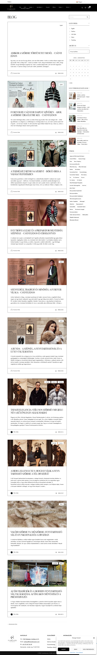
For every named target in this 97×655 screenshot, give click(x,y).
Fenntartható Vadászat (74, 174)
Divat (71, 161)
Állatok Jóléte (85, 214)
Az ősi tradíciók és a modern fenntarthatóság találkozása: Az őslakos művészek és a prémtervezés (36, 594)
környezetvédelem (74, 193)
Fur (70, 177)
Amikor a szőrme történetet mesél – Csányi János (36, 54)
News (61, 504)
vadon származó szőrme (75, 214)
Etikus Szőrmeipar (82, 166)
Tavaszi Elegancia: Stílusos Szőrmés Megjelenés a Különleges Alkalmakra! (37, 411)
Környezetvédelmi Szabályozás (76, 196)
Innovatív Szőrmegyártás (75, 185)
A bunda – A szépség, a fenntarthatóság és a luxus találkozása (36, 350)
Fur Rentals (79, 180)
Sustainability (72, 206)
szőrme (71, 209)
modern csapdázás (74, 201)
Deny (75, 649)
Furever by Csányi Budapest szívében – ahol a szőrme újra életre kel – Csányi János (36, 113)
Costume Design (82, 158)
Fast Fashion (77, 169)
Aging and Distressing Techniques (77, 156)
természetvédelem (74, 212)
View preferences (88, 649)
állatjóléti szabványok (74, 217)
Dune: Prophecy (77, 161)
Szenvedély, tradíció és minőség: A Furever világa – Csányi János (36, 291)
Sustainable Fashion (81, 206)
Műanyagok (82, 201)
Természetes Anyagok (79, 209)
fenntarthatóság (83, 172)
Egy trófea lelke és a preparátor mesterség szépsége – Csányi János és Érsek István (37, 232)
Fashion (54, 382)
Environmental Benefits (74, 164)
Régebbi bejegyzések (13, 624)
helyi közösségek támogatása (76, 182)
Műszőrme (72, 204)
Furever (82, 177)
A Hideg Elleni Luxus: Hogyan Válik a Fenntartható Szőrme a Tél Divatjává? (35, 472)
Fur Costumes (76, 177)
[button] (94, 638)
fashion (71, 169)
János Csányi (72, 188)
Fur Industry (72, 180)
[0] (88, 7)
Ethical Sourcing (73, 166)
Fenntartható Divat (74, 172)
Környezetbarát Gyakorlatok (76, 190)
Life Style (47, 382)
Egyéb (61, 25)
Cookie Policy (72, 652)
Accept (63, 649)
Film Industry (84, 174)
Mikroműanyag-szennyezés (75, 198)
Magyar (80, 2)
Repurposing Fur (79, 204)
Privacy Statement (79, 652)
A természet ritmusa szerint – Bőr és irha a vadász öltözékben (36, 173)
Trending (61, 382)
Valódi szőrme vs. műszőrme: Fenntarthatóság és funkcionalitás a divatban (37, 533)
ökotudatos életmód (74, 220)
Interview (84, 185)
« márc (70, 83)
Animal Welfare (73, 158)
